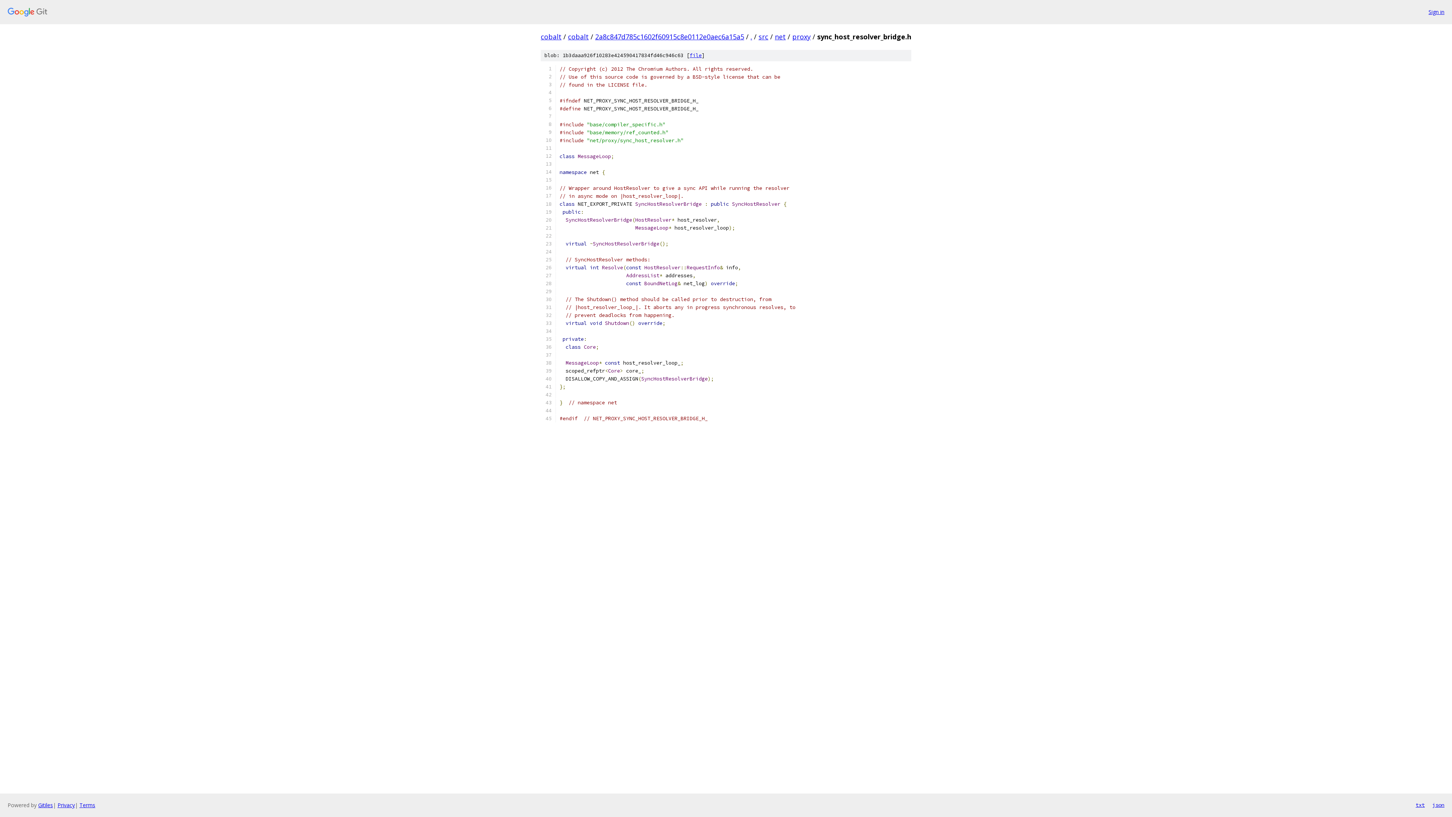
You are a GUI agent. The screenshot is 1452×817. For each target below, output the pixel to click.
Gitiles (45, 805)
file (696, 55)
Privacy (66, 805)
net (780, 36)
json (1438, 804)
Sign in (1436, 12)
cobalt (551, 36)
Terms (87, 805)
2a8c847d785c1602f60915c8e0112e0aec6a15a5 (669, 36)
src (763, 36)
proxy (801, 36)
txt (1420, 804)
